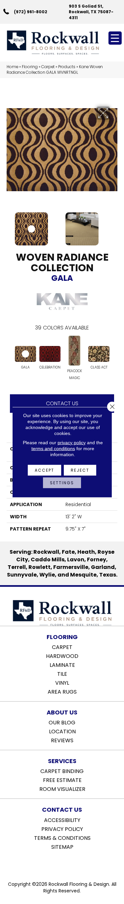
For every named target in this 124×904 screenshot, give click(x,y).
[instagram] (67, 864)
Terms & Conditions (62, 837)
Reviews (62, 740)
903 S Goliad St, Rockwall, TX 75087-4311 (91, 12)
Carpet (48, 66)
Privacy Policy (62, 828)
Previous (10, 225)
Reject (80, 470)
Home (12, 66)
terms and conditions (53, 448)
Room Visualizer (62, 788)
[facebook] (55, 864)
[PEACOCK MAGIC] (74, 350)
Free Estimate (62, 779)
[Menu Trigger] (115, 38)
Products (66, 66)
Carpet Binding (62, 770)
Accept (44, 470)
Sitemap (62, 846)
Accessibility (62, 819)
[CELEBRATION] (50, 354)
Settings (62, 482)
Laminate (62, 664)
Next (114, 225)
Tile (62, 673)
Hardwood (62, 655)
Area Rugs (62, 691)
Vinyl (62, 682)
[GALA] (25, 354)
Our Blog (62, 722)
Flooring (30, 66)
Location (62, 731)
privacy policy (72, 442)
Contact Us (62, 403)
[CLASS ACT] (99, 354)
